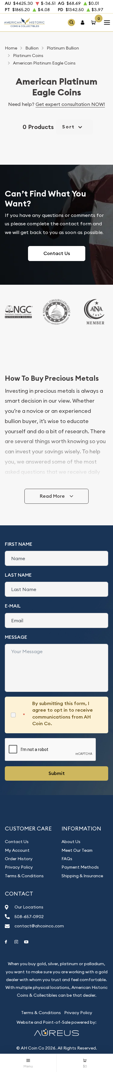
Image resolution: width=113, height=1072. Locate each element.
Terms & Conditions (24, 875)
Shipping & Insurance (82, 875)
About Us (70, 841)
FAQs (66, 858)
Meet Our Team (77, 850)
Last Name (18, 575)
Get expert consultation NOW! (70, 104)
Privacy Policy (19, 867)
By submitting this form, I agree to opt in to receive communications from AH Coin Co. (62, 713)
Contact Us (56, 253)
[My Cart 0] (94, 22)
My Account (17, 850)
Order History (19, 858)
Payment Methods (80, 867)
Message (16, 637)
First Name (18, 544)
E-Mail (13, 606)
